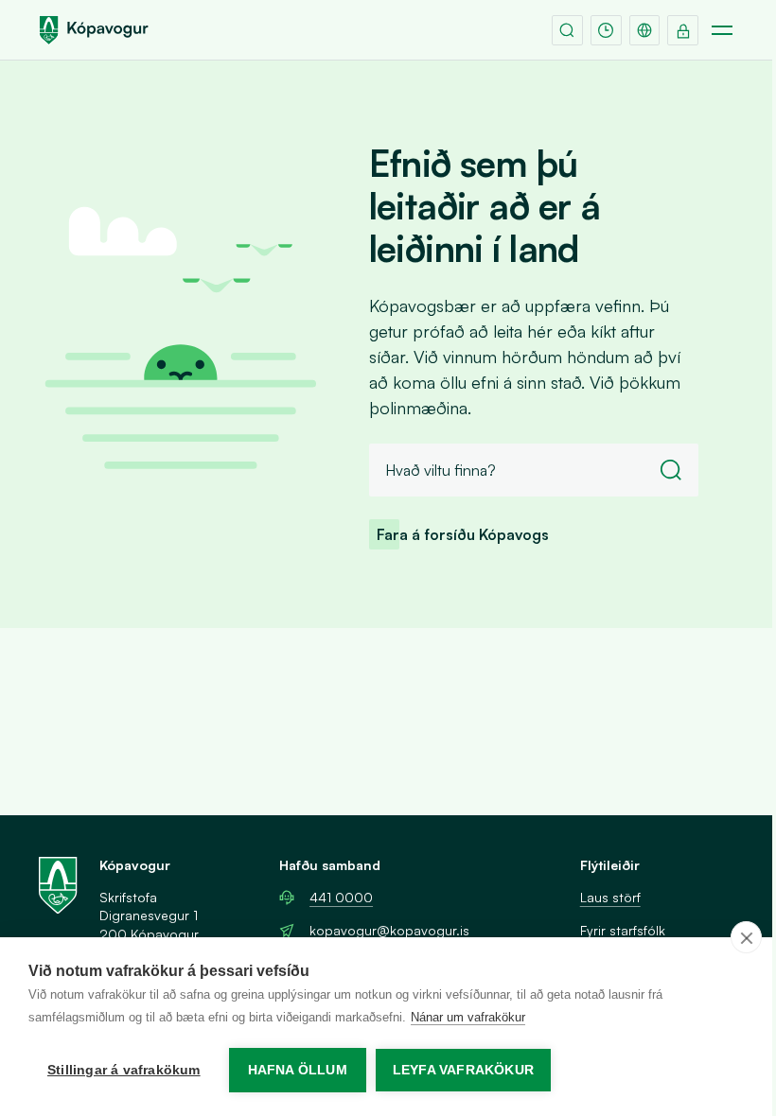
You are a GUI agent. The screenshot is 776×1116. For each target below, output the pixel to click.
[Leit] (567, 30)
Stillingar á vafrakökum (124, 1070)
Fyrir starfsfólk (622, 930)
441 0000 (341, 897)
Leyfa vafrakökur (463, 1070)
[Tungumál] (645, 30)
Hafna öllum (297, 1070)
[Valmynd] (721, 30)
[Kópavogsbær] (94, 30)
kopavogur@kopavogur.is (389, 930)
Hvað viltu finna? (440, 470)
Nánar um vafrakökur (468, 1017)
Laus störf (610, 897)
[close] (746, 937)
